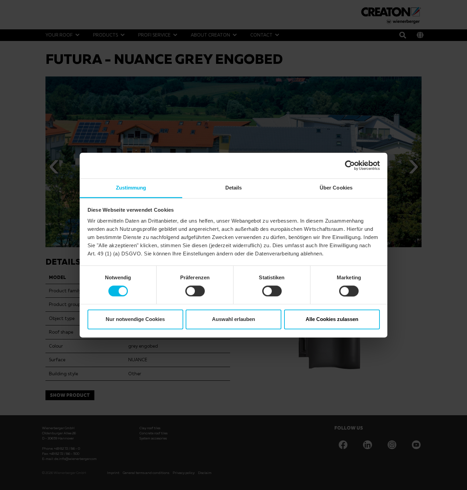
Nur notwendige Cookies (135, 319)
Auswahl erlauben (233, 319)
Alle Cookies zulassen (332, 319)
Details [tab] (233, 188)
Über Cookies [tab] (336, 188)
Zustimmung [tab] (131, 188)
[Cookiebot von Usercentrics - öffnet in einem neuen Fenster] (350, 165)
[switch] (195, 290)
